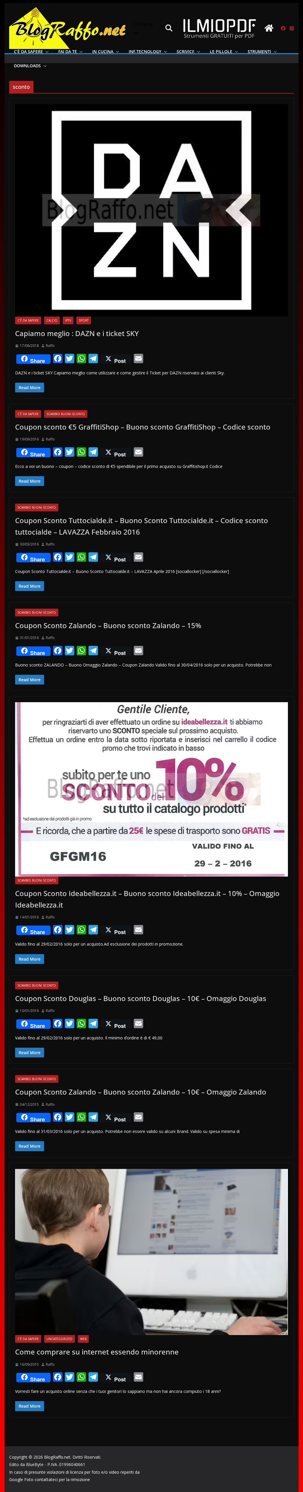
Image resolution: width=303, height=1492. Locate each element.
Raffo (50, 345)
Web (83, 1339)
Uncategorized (59, 1339)
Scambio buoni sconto (65, 414)
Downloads (27, 65)
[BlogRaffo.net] (269, 28)
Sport (83, 320)
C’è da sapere (28, 51)
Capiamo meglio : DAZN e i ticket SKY (77, 333)
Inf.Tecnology (145, 51)
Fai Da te (67, 51)
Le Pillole (221, 51)
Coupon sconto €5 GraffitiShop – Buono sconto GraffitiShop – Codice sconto (142, 427)
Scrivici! (185, 51)
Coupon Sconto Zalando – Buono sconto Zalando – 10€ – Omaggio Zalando (140, 1092)
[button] (46, 52)
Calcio (51, 320)
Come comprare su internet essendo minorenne (97, 1352)
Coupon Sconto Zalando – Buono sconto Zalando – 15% (108, 625)
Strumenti (259, 51)
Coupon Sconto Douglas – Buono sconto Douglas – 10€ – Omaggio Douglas (140, 998)
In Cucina (102, 51)
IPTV (68, 320)
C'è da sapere (28, 320)
